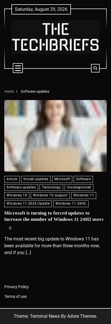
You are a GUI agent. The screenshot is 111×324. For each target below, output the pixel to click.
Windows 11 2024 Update (28, 203)
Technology (51, 187)
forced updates (35, 179)
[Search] (95, 68)
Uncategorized (79, 187)
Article (12, 179)
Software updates (21, 187)
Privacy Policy (16, 286)
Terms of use (15, 296)
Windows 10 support (50, 195)
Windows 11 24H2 (71, 203)
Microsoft (62, 179)
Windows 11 (83, 195)
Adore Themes (81, 316)
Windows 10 (17, 195)
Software (83, 179)
